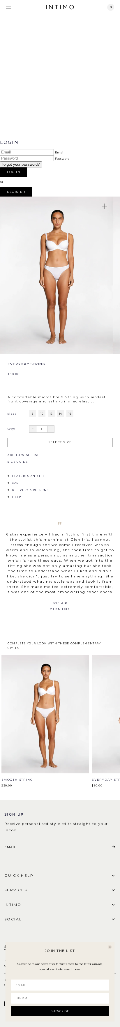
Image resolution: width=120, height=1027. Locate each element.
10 (41, 413)
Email (60, 152)
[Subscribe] (113, 847)
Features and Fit (28, 476)
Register (16, 192)
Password (62, 158)
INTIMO (12, 904)
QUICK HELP (18, 875)
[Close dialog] (110, 947)
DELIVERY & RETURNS (30, 490)
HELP (16, 497)
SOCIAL (13, 919)
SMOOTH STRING (17, 780)
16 (69, 413)
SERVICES (15, 890)
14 (60, 413)
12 (51, 413)
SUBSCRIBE (60, 1011)
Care (16, 483)
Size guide (18, 461)
